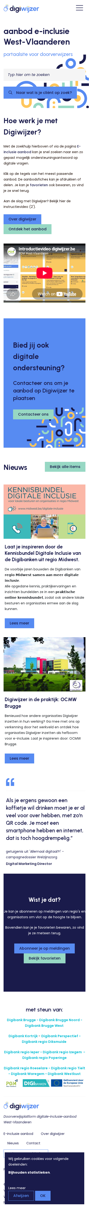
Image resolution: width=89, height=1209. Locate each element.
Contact (33, 1143)
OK (43, 1195)
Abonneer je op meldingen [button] (44, 948)
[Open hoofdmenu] (79, 8)
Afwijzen (21, 1195)
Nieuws (13, 1143)
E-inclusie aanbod (18, 1133)
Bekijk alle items (65, 466)
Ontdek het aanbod (28, 229)
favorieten (39, 185)
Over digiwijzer (22, 219)
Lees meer (19, 623)
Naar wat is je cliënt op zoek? (43, 92)
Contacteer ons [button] (33, 414)
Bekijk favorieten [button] (45, 958)
